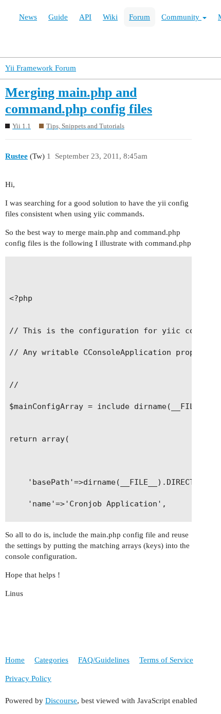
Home (15, 660)
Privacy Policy (28, 678)
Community (181, 17)
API (85, 17)
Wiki (110, 17)
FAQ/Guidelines (104, 660)
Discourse (61, 700)
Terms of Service (166, 660)
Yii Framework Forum (40, 68)
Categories (51, 660)
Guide (58, 17)
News (28, 17)
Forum (139, 17)
